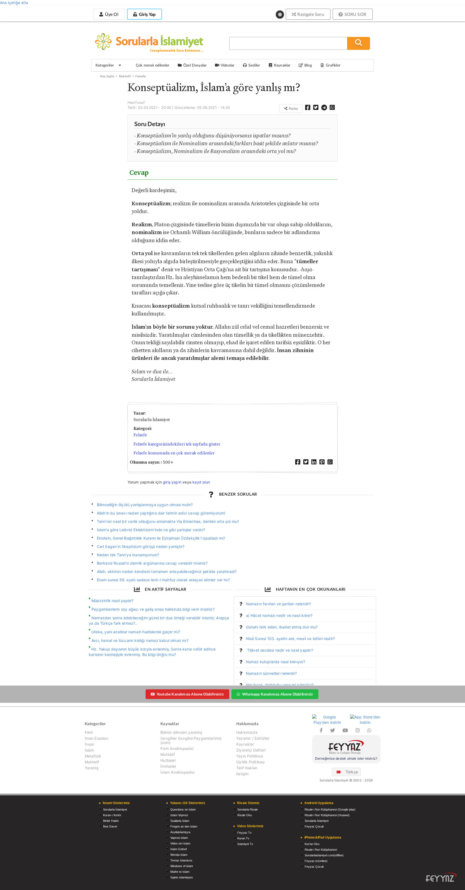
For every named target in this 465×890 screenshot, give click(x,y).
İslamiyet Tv (245, 844)
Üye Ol (111, 14)
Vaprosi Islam (179, 837)
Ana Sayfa (107, 76)
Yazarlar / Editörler (253, 738)
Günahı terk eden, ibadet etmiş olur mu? (282, 627)
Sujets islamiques (181, 877)
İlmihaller (168, 766)
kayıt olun (201, 482)
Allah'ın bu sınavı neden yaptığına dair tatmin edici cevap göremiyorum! (161, 513)
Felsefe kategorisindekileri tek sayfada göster (176, 444)
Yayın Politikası (249, 756)
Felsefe (140, 76)
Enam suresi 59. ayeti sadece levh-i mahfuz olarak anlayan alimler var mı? (163, 580)
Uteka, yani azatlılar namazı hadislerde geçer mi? (135, 632)
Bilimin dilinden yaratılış (181, 732)
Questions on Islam (183, 809)
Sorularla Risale (247, 809)
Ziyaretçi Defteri (250, 750)
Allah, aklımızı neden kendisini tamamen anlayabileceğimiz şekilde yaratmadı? (167, 571)
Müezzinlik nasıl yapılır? (112, 600)
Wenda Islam (178, 854)
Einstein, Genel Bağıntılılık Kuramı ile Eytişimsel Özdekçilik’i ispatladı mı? (161, 538)
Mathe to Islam (179, 871)
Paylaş (293, 108)
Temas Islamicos (181, 860)
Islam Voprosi (179, 815)
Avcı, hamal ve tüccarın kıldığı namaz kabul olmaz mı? (139, 640)
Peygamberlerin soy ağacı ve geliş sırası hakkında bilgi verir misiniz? (152, 609)
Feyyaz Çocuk (314, 826)
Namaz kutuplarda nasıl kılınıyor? (275, 661)
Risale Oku (244, 815)
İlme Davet (110, 826)
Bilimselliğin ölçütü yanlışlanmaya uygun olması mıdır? (145, 504)
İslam (89, 750)
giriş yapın (172, 482)
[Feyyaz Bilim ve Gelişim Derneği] (346, 748)
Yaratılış (92, 768)
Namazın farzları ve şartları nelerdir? (278, 604)
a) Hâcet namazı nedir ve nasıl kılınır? (279, 615)
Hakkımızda (247, 732)
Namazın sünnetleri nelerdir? (271, 673)
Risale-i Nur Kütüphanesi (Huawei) (327, 815)
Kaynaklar (245, 744)
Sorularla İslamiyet (115, 809)
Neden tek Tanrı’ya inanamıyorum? (128, 554)
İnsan (89, 744)
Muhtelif (125, 76)
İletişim (242, 773)
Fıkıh (89, 732)
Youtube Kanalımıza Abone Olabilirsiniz (190, 694)
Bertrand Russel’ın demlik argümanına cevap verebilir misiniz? (152, 563)
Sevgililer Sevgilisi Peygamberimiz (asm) (191, 740)
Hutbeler (168, 760)
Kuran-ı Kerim (112, 815)
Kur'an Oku (312, 844)
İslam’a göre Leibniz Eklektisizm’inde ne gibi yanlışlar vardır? (151, 529)
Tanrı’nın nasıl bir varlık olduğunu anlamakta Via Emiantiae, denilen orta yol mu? (168, 521)
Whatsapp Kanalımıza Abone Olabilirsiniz (277, 694)
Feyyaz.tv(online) (316, 861)
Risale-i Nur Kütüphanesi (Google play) (330, 809)
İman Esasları (96, 738)
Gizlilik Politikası (250, 762)
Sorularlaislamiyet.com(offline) (324, 855)
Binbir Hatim (111, 820)
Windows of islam (181, 866)
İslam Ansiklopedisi (177, 772)
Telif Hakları (246, 768)
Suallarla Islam (179, 820)
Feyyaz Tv (244, 832)
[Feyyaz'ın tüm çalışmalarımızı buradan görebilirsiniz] (441, 877)
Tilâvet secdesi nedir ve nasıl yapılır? (279, 650)
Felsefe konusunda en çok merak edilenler (174, 453)
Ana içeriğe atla (14, 2)
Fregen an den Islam (183, 826)
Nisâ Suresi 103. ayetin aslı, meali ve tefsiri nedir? (290, 638)
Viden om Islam (180, 843)
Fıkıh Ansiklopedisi (176, 748)
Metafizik (93, 756)
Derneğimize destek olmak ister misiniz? (346, 758)
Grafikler (333, 65)
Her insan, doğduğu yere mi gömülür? (279, 685)
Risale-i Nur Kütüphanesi (321, 849)
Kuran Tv (243, 838)
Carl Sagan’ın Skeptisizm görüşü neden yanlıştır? (141, 546)
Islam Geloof (178, 849)
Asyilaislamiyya (180, 832)
